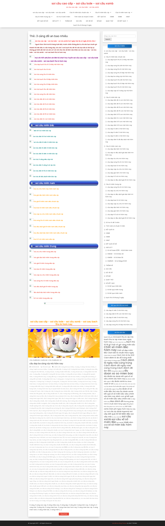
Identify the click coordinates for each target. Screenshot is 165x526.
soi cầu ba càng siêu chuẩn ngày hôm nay (72, 484)
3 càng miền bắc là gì (37, 386)
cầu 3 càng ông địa (91, 398)
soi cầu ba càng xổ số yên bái (58, 493)
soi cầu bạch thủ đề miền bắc (44, 89)
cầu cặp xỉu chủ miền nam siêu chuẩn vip (48, 214)
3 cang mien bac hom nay (88, 384)
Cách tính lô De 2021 (125, 355)
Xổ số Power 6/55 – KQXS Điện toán (119, 250)
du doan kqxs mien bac (62, 418)
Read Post (64, 514)
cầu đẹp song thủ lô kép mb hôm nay (120, 73)
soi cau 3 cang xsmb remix (49, 467)
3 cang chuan (49, 372)
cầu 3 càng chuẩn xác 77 (51, 393)
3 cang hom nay (70, 379)
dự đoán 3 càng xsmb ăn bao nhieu (56, 425)
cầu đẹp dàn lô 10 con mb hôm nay (119, 114)
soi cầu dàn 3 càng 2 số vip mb (44, 165)
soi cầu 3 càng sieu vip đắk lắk (78, 447)
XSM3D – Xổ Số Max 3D (115, 257)
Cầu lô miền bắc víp (102, 12)
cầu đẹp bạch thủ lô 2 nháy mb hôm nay (48, 64)
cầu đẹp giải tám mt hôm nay (118, 211)
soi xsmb (120, 422)
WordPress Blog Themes (119, 523)
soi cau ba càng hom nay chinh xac (68, 471)
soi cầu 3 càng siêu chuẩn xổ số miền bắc (82, 445)
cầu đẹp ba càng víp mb (38, 418)
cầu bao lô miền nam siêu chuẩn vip (46, 208)
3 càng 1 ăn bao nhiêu (87, 367)
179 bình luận (46, 367)
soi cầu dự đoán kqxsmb (118, 411)
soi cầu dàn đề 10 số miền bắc (44, 114)
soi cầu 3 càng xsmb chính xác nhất (85, 462)
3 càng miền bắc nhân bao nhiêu (73, 386)
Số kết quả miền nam (114, 293)
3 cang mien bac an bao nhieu (68, 384)
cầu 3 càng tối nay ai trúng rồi (51, 408)
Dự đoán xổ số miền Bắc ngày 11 (116, 386)
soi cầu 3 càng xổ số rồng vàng (43, 459)
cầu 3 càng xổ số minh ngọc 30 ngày (56, 413)
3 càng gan (60, 379)
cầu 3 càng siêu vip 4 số (49, 406)
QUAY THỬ (109, 21)
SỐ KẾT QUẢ (121, 21)
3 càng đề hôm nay (39, 377)
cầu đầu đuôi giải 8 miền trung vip (46, 287)
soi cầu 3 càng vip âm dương (61, 452)
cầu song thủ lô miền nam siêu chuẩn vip (48, 220)
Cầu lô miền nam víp (122, 12)
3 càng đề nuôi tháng (87, 377)
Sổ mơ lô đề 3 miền (63, 17)
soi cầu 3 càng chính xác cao (66, 432)
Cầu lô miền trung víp (43, 17)
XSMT (128, 17)
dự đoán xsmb (118, 381)
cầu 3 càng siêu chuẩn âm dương (56, 401)
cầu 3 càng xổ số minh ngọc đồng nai (80, 413)
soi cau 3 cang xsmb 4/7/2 (48, 462)
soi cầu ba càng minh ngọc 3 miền (41, 476)
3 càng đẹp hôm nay (49, 379)
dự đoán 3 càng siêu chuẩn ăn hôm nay (53, 423)
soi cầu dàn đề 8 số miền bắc (44, 109)
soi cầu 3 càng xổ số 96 (79, 454)
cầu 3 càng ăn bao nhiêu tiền (60, 391)
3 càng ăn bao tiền (91, 369)
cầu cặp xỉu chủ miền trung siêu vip (46, 275)
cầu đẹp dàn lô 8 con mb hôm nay (119, 125)
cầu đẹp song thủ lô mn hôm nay (119, 162)
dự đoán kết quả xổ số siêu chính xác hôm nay (118, 377)
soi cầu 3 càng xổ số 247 (63, 454)
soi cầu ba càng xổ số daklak (82, 491)
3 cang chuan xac (76, 372)
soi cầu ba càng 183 (55, 469)
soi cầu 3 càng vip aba (43, 452)
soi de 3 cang (34, 501)
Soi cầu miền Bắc (116, 417)
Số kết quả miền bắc (114, 286)
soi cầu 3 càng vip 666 (80, 450)
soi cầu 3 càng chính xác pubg (62, 435)
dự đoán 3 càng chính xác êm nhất (73, 420)
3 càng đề (44, 374)
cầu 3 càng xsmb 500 (57, 415)
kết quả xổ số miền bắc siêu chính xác (118, 397)
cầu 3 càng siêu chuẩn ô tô (75, 403)
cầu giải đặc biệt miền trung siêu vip (46, 257)
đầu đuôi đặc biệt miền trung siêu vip (47, 292)
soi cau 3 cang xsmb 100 (82, 459)
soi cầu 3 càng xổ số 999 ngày (46, 457)
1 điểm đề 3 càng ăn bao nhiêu (64, 367)
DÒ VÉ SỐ (89, 21)
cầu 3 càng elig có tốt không (69, 393)
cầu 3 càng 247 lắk (88, 389)
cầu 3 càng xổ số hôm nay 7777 (49, 411)
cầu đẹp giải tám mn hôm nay (118, 173)
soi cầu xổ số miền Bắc (116, 420)
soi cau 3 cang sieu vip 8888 (58, 447)
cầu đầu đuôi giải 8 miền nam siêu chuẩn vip (49, 227)
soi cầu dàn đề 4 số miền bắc (44, 99)
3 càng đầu (36, 374)
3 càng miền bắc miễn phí (52, 386)
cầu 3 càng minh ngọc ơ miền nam (72, 398)
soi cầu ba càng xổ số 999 (43, 491)
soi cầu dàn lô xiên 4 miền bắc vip (45, 154)
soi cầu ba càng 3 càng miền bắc (74, 469)
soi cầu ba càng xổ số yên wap (79, 493)
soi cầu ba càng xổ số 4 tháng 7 (50, 488)
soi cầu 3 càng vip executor (80, 452)
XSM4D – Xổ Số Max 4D (115, 254)
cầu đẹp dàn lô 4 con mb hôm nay (119, 118)
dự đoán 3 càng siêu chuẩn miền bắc (79, 423)
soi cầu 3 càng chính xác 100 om (45, 432)
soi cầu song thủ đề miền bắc (44, 94)
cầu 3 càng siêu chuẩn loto (56, 403)
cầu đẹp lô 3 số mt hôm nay (117, 214)
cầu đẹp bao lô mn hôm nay (117, 166)
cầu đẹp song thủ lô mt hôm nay (119, 187)
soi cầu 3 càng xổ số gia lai (65, 457)
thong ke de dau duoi (54, 501)
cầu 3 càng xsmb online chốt (88, 415)
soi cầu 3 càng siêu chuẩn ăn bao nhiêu (68, 442)
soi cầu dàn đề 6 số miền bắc (44, 104)
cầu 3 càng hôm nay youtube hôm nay (57, 396)
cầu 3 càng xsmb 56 (71, 415)
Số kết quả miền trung (115, 290)
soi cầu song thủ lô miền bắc (44, 74)
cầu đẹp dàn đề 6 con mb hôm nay (120, 104)
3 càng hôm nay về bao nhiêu (86, 379)
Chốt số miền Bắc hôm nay (116, 348)
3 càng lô (48, 381)
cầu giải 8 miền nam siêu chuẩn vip (46, 201)
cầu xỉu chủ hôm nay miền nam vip (46, 189)
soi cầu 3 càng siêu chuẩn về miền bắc (55, 445)
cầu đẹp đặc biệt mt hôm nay (118, 207)
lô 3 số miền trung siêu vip (43, 298)
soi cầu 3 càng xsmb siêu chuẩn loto (70, 467)
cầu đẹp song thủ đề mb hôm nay (119, 66)
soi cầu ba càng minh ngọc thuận (48, 481)
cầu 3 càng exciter (85, 393)
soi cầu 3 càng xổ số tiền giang (63, 459)
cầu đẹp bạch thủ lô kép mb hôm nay (120, 83)
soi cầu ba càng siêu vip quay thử (78, 486)
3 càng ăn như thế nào (37, 372)
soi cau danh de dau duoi (89, 498)
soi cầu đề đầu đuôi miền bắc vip (45, 176)
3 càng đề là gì (52, 377)
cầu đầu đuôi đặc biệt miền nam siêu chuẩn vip (50, 233)
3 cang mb (55, 381)
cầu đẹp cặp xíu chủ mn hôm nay (119, 169)
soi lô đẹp (42, 501)
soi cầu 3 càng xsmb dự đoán (39, 464)
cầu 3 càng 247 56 (76, 389)
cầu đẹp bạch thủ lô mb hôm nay (119, 87)
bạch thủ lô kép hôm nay (119, 342)
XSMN (120, 17)
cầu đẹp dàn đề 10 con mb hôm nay (120, 111)
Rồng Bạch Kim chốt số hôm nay (116, 406)
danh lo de (49, 418)
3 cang (77, 367)
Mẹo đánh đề (116, 401)
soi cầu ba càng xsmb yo (72, 498)
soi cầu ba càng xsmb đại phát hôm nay (73, 496)
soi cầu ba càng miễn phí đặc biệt (43, 474)
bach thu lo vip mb (124, 337)
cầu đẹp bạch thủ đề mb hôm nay (119, 80)
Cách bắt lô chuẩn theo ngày (121, 352)
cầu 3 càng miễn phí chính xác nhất (81, 396)
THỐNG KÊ (68, 21)
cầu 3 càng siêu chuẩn (37, 401)
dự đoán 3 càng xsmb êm (76, 425)
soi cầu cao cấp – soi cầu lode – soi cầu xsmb (83, 3)
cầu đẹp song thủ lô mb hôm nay (119, 69)
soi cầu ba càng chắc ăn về (47, 471)
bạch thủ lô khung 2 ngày (82, 25)
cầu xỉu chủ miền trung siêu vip (45, 252)
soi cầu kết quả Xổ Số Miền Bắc (118, 412)
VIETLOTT (55, 21)
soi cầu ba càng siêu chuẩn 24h (69, 481)
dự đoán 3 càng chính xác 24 (80, 418)
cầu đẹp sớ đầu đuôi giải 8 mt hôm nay (121, 218)
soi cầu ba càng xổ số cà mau (62, 491)
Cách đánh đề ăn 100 (118, 369)
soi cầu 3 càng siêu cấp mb (43, 159)
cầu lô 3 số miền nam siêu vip (44, 239)
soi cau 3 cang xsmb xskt (40, 469)
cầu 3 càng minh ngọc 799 (52, 398)
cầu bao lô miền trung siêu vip (44, 269)
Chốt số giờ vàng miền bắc (123, 344)
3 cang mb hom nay (84, 381)
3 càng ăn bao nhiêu (77, 369)
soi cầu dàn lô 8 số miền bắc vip (44, 136)
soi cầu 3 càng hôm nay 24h (82, 435)
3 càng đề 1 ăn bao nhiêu (56, 374)
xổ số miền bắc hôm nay (118, 426)
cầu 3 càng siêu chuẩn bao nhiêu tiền (80, 401)
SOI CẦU (79, 21)
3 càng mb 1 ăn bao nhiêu (68, 381)
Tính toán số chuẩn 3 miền (83, 17)
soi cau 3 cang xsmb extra (58, 464)
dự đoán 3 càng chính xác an (52, 420)
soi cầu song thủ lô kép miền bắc (46, 84)
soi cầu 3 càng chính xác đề (85, 432)
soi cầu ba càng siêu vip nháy (57, 486)
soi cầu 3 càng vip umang (46, 454)
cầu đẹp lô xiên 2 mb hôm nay (118, 129)
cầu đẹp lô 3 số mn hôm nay (117, 176)
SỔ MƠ (99, 21)
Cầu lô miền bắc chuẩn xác (79, 12)
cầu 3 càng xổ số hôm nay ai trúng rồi (71, 411)
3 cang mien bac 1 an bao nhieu (47, 384)
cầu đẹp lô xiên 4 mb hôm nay (118, 136)
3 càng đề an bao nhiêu (73, 374)
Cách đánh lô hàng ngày (112, 360)
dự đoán (108, 376)
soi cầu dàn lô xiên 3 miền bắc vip (45, 148)
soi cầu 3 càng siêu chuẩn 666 (44, 442)
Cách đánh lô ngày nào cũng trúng (119, 361)
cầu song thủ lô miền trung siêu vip (46, 281)
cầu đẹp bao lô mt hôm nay (117, 200)
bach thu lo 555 (110, 337)
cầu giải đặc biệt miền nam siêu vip (46, 195)
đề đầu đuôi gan (77, 428)
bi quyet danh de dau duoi (60, 389)
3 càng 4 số (66, 369)
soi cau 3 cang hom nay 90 (74, 437)
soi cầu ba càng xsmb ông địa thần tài (50, 498)
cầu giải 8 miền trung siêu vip (44, 263)
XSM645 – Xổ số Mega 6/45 (117, 261)
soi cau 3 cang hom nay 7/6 (55, 437)
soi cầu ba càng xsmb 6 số (51, 496)
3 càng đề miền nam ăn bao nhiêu (68, 377)
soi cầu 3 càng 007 (89, 428)
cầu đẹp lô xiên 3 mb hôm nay (118, 132)
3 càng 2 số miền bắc (54, 369)
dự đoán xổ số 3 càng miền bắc (61, 428)
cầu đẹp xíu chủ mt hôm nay (117, 191)
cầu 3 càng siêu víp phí (66, 406)
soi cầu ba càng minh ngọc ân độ (63, 476)
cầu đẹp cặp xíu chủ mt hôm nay (119, 204)
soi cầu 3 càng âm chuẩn (49, 430)
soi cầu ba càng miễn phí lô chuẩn (66, 474)
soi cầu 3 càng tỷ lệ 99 (50, 450)
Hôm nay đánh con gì (117, 396)
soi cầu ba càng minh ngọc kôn (43, 479)
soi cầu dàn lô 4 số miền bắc (44, 119)
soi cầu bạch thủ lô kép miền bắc (46, 79)
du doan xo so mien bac (118, 372)
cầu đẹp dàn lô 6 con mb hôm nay (119, 122)
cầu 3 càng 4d (45, 391)
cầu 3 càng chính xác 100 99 (80, 391)
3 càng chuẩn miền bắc (62, 372)
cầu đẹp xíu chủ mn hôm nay (117, 158)
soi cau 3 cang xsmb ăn (66, 462)
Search (108, 39)
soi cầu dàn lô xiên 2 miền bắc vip (46, 142)
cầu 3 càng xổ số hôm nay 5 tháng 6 (73, 408)
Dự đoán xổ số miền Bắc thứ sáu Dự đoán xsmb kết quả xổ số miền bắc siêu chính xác (119, 392)
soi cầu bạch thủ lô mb (42, 69)
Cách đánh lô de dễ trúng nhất (118, 357)
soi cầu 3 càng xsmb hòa (76, 464)
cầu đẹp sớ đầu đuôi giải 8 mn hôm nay (121, 180)
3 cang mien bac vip (44, 389)
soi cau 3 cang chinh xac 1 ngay (68, 430)
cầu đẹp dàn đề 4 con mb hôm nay (120, 100)
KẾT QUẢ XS (102, 17)
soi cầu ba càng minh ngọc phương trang (68, 479)
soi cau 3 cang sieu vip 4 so (39, 447)
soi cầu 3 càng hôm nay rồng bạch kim (49, 440)
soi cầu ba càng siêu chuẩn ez (47, 484)
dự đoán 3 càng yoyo (43, 428)
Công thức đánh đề (117, 371)
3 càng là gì (40, 381)
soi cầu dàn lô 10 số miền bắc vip (45, 171)
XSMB (112, 17)
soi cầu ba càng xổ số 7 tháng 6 (71, 488)
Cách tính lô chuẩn (110, 355)
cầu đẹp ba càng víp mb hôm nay (46, 363)
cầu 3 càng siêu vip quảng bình (84, 406)
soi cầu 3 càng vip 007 (65, 450)
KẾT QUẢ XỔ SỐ (42, 21)
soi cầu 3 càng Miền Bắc (70, 440)
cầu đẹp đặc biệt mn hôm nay (118, 149)
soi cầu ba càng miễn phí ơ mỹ (88, 474)
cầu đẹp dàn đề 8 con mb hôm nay (120, 107)
